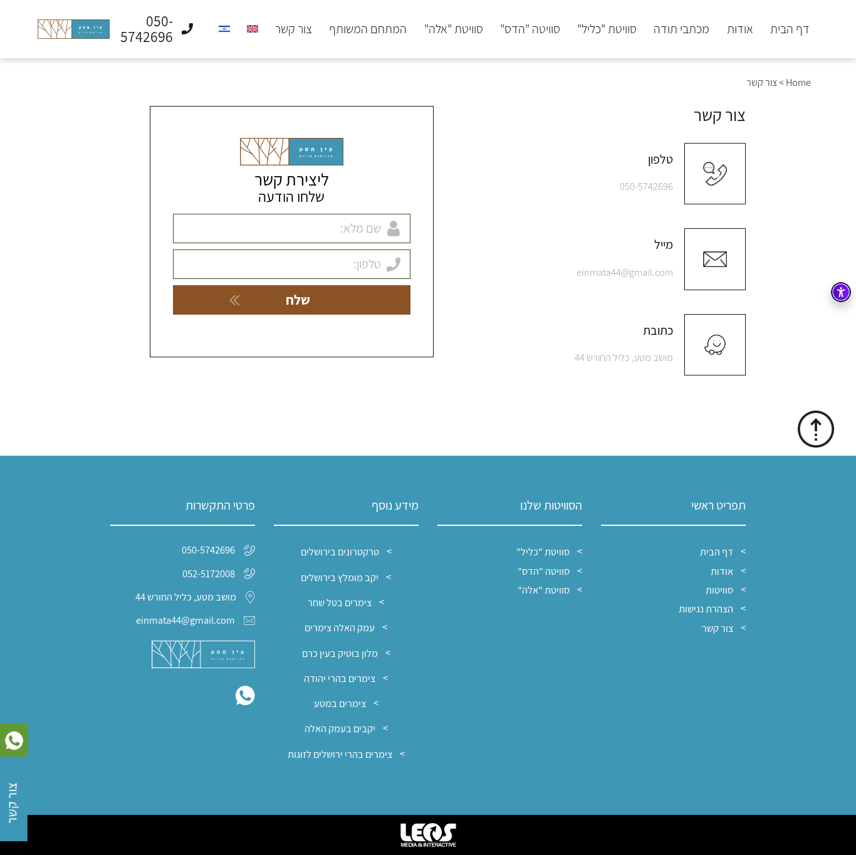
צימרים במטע (340, 703)
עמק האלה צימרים (340, 627)
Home (798, 82)
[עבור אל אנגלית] (252, 29)
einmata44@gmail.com (625, 272)
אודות (740, 29)
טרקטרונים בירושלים (340, 552)
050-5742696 (646, 186)
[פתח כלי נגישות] (841, 292)
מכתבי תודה (681, 29)
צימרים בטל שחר (340, 602)
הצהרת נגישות (706, 609)
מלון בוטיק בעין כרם (340, 653)
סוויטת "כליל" (607, 29)
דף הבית (790, 29)
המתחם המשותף (368, 29)
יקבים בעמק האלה (340, 728)
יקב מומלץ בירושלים (339, 577)
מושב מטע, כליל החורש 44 (624, 357)
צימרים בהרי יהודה (339, 678)
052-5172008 (208, 573)
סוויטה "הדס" (530, 29)
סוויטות (719, 590)
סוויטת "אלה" (453, 29)
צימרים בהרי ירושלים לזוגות (340, 754)
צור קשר (293, 29)
